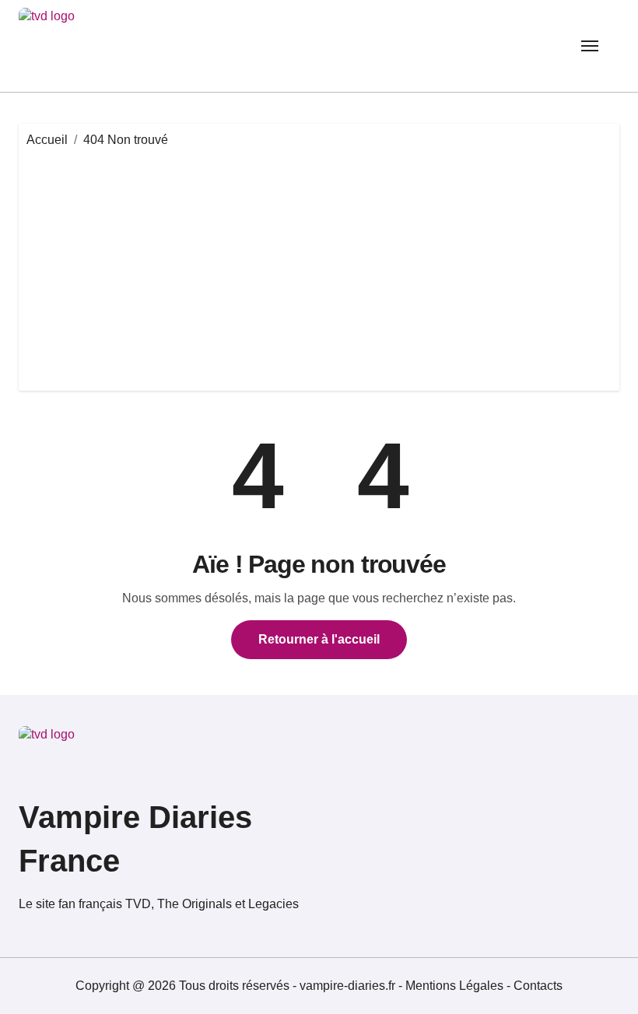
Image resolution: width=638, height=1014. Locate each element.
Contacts (538, 985)
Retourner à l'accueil (319, 639)
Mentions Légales (456, 985)
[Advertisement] (321, 266)
